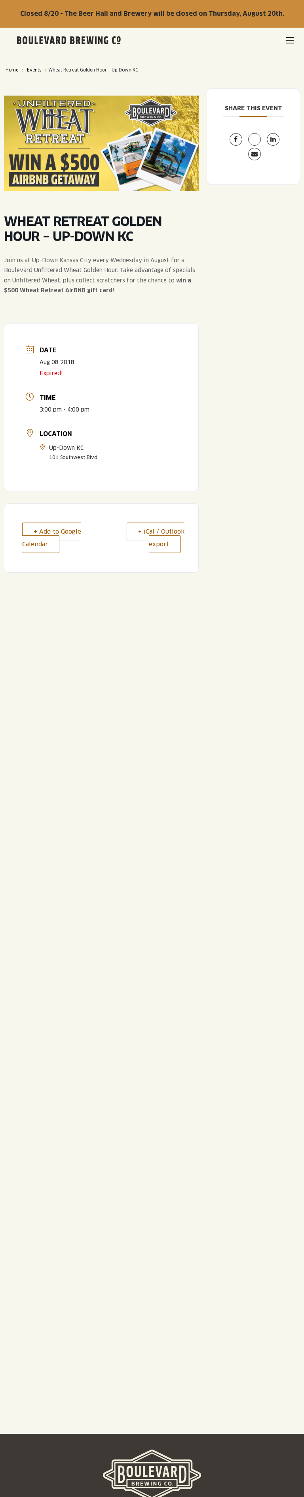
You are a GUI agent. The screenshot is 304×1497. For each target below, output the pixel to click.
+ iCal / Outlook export (161, 538)
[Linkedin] (273, 139)
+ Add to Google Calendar (51, 538)
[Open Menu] (290, 40)
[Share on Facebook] (236, 139)
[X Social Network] (254, 139)
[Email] (254, 154)
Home (12, 70)
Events (34, 70)
